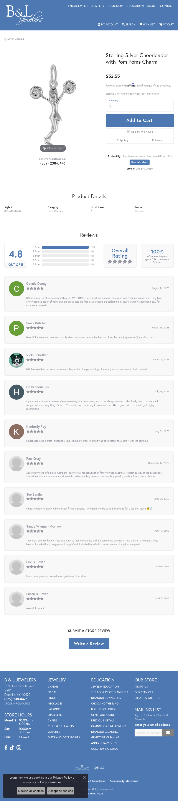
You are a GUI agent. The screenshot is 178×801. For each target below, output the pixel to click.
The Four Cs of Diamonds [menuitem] (109, 692)
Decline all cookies (31, 791)
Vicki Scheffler (37, 355)
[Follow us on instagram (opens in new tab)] (18, 747)
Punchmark (96, 793)
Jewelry (97, 6)
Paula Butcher (36, 323)
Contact (167, 6)
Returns (157, 140)
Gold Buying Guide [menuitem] (104, 749)
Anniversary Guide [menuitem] (104, 743)
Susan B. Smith (37, 594)
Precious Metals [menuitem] (103, 720)
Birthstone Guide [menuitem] (103, 709)
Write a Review (89, 643)
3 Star (36, 255)
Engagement (78, 6)
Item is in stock (139, 162)
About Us (141, 686)
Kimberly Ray (36, 426)
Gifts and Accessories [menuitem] (64, 737)
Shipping (122, 140)
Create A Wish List (148, 698)
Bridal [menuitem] (52, 692)
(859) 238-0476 (53, 163)
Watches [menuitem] (54, 732)
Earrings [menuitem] (54, 709)
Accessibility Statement (124, 781)
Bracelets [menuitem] (55, 715)
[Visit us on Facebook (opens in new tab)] (6, 747)
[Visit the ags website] (82, 767)
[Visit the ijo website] (99, 767)
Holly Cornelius (37, 387)
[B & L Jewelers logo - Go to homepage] (26, 15)
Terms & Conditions (93, 781)
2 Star (36, 260)
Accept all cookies (60, 791)
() (93, 247)
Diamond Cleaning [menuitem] (104, 732)
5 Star (36, 247)
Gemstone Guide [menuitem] (103, 715)
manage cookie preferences (42, 782)
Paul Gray (33, 458)
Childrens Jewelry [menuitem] (61, 726)
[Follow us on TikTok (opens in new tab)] (12, 747)
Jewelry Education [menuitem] (105, 686)
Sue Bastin (34, 494)
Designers (115, 6)
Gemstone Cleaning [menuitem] (105, 737)
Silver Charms (15, 38)
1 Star (36, 264)
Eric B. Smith (35, 562)
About (152, 6)
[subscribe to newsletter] (168, 733)
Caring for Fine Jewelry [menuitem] (108, 726)
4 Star (36, 251)
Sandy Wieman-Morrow (43, 526)
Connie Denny (36, 283)
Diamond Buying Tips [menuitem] (106, 698)
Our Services (144, 692)
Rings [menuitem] (52, 698)
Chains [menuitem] (53, 720)
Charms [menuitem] (53, 686)
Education (135, 6)
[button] (108, 24)
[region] (52, 105)
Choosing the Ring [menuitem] (105, 703)
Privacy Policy (62, 777)
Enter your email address (152, 725)
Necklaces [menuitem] (55, 703)
